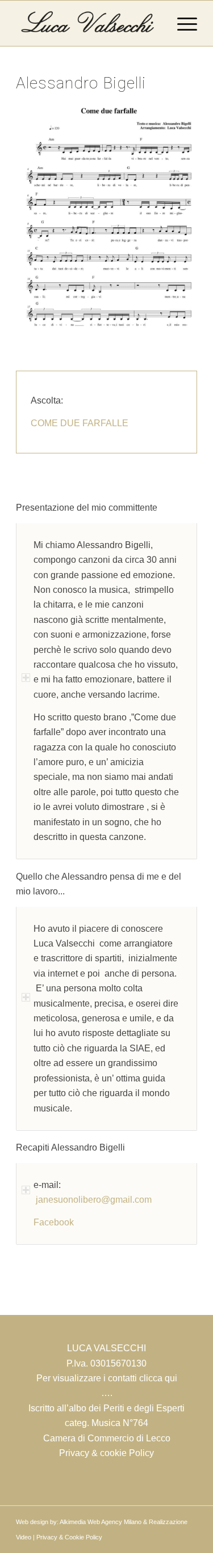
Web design (32, 1521)
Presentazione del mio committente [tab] (86, 507)
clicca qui (158, 1378)
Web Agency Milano (114, 1521)
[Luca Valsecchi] (88, 23)
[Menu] (181, 23)
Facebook (54, 1222)
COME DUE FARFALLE (79, 423)
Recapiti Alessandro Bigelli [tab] (70, 1147)
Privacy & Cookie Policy (69, 1537)
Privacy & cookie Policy (106, 1453)
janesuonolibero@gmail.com (93, 1199)
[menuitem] (181, 23)
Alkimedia (73, 1521)
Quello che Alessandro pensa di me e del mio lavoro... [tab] (98, 884)
